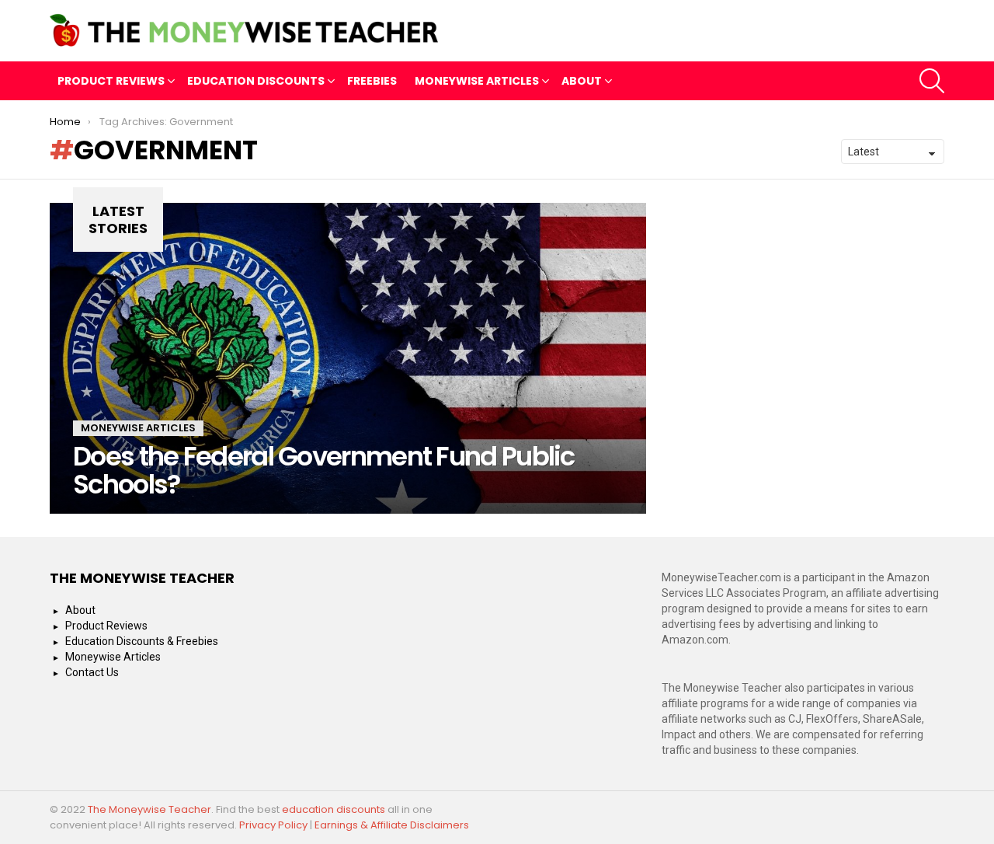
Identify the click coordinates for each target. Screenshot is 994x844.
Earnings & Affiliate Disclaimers (392, 825)
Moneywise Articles (477, 81)
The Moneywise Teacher (149, 809)
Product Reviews (111, 81)
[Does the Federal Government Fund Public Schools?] (348, 358)
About (581, 81)
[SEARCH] (931, 80)
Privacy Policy (273, 825)
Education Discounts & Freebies (141, 641)
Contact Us (92, 672)
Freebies (372, 81)
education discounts (335, 809)
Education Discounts (256, 81)
